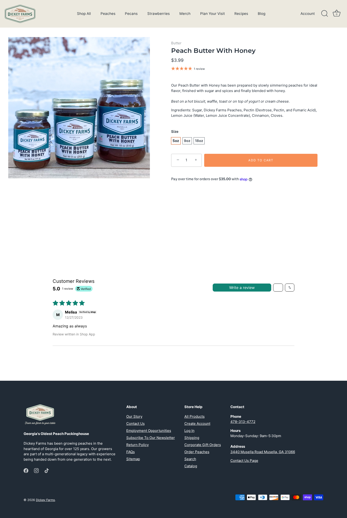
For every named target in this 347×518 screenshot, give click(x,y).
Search (190, 459)
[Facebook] (26, 470)
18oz (199, 140)
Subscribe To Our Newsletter (150, 437)
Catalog (190, 466)
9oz (187, 140)
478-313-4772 (242, 421)
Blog (261, 13)
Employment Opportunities (148, 430)
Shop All (84, 13)
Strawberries (158, 13)
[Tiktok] (46, 470)
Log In (189, 430)
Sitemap (133, 459)
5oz (176, 140)
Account (307, 13)
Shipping (191, 437)
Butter (176, 43)
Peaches (108, 13)
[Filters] (278, 288)
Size (174, 132)
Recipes (241, 13)
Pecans (131, 13)
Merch (184, 13)
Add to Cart (260, 160)
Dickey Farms (45, 500)
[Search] (324, 13)
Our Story (134, 416)
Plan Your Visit (212, 13)
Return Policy (137, 445)
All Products (194, 416)
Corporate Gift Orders (202, 445)
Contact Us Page (244, 460)
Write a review (242, 287)
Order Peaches (196, 452)
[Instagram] (36, 470)
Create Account (197, 423)
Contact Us (135, 423)
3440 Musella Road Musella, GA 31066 (262, 452)
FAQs (130, 452)
